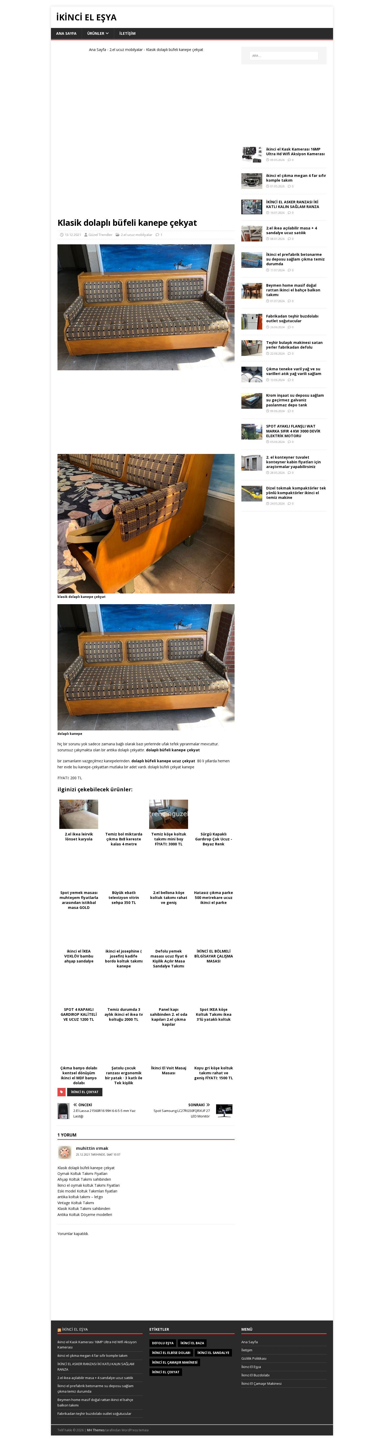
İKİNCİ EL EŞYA (75, 1329)
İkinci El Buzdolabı (255, 1375)
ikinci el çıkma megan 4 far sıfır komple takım (296, 178)
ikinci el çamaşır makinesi (174, 1362)
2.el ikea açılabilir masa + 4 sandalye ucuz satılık (291, 230)
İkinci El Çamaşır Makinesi (261, 1383)
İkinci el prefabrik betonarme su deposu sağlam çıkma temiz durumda (295, 259)
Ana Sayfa (66, 33)
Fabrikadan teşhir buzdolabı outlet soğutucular (292, 318)
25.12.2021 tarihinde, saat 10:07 (98, 1154)
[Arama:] (284, 55)
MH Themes (95, 1430)
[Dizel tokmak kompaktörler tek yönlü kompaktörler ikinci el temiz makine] (251, 498)
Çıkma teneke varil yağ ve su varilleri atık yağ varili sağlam (293, 371)
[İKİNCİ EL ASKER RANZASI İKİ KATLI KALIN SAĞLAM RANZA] (251, 211)
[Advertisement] (146, 137)
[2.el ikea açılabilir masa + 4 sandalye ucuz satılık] (251, 238)
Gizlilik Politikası (253, 1358)
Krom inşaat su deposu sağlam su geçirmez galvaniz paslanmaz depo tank (295, 400)
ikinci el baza (192, 1343)
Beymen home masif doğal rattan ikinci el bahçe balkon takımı (293, 290)
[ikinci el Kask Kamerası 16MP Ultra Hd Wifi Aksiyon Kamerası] (251, 159)
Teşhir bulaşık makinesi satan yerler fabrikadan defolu (294, 345)
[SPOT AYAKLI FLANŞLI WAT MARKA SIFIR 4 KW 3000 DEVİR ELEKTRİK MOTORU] (251, 436)
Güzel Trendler (100, 234)
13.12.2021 (73, 234)
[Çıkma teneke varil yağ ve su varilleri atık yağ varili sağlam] (251, 379)
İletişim (127, 33)
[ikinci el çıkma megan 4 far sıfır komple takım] (251, 185)
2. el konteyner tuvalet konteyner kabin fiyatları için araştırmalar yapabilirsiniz (293, 462)
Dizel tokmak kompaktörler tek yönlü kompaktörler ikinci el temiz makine (296, 493)
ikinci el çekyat (84, 1092)
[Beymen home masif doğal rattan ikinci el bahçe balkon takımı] (251, 295)
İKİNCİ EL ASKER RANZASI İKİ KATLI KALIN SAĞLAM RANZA (292, 204)
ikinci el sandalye (213, 1353)
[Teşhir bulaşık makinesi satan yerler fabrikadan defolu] (251, 352)
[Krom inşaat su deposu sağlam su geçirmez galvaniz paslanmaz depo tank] (251, 405)
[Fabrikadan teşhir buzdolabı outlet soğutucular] (251, 326)
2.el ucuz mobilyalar (126, 49)
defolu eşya (162, 1343)
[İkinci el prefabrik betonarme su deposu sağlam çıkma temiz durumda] (251, 264)
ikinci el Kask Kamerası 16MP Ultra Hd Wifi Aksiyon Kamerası (295, 151)
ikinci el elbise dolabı (171, 1353)
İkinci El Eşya (251, 1366)
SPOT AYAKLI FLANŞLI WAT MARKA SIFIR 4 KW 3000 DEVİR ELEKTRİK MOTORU (293, 431)
